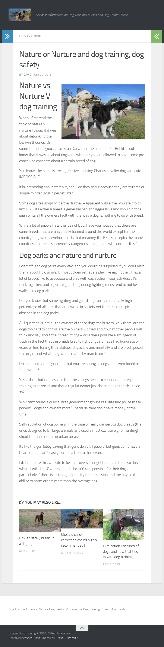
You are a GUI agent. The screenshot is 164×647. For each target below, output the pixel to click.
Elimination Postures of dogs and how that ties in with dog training (121, 551)
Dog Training (30, 36)
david (27, 75)
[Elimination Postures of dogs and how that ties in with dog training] (124, 524)
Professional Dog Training (83, 609)
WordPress (32, 638)
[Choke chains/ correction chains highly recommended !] (82, 518)
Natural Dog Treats (51, 609)
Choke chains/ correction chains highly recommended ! (79, 539)
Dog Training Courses (23, 609)
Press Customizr (67, 638)
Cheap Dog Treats (114, 609)
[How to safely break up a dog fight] (40, 520)
